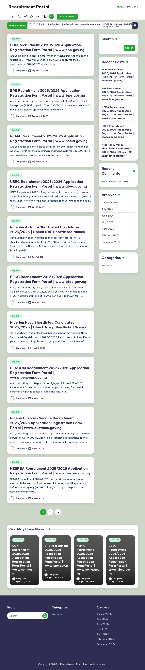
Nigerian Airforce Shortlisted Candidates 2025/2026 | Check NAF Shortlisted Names (117, 150)
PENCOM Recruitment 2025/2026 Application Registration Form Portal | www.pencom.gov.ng (49, 372)
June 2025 (108, 215)
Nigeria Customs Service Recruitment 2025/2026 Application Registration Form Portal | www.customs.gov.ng (46, 423)
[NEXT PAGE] (58, 512)
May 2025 (108, 222)
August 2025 (109, 202)
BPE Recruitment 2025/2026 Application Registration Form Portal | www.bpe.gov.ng (118, 94)
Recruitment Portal (28, 6)
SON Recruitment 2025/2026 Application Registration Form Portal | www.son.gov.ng (118, 75)
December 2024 (111, 242)
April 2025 (108, 228)
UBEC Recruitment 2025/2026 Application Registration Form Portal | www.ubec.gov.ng (118, 131)
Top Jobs (16, 39)
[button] (67, 17)
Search (108, 39)
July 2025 (107, 209)
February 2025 (110, 235)
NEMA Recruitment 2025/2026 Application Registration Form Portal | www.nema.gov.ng (118, 113)
